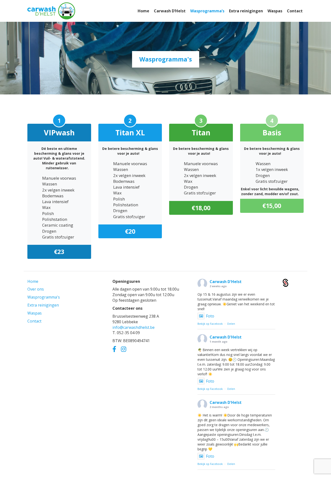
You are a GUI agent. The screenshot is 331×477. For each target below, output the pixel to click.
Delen (231, 323)
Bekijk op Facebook (210, 323)
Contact (34, 321)
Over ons (35, 289)
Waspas (34, 313)
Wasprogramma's (43, 297)
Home (32, 281)
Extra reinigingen (43, 305)
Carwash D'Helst (226, 281)
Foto (210, 316)
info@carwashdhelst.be (133, 327)
